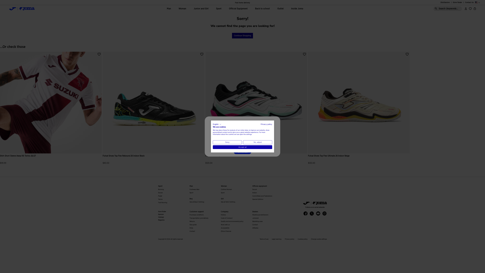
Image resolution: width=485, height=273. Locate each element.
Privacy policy (266, 124)
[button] (217, 124)
